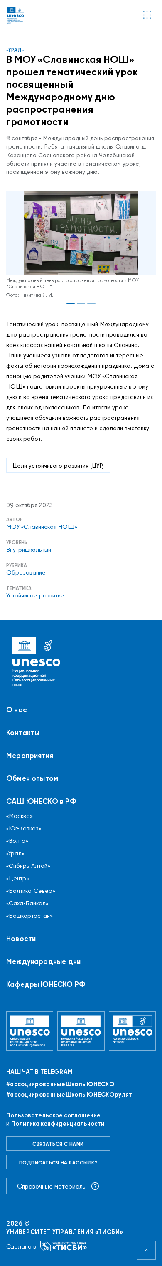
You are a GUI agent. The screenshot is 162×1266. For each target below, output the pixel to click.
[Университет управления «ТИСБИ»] (63, 1246)
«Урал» (15, 49)
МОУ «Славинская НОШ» (41, 527)
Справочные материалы (52, 1186)
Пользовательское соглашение (53, 1115)
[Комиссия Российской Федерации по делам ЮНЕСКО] (80, 1030)
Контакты (22, 732)
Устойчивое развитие (35, 595)
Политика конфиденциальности (57, 1123)
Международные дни (43, 961)
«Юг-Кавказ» (24, 828)
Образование (26, 572)
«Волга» (17, 841)
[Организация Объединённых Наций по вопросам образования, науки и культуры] (29, 1030)
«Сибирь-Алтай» (28, 866)
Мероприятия (29, 755)
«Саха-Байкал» (27, 903)
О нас (16, 710)
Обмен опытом (32, 778)
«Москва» (19, 816)
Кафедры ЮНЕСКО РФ (46, 984)
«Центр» (17, 878)
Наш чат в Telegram (39, 1072)
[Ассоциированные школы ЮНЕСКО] (132, 1030)
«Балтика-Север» (30, 891)
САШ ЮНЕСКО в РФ (41, 801)
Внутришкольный (28, 549)
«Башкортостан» (29, 916)
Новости (21, 938)
